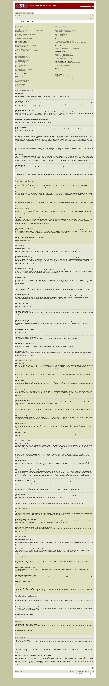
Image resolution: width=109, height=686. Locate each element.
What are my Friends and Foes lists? (63, 47)
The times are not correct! (20, 43)
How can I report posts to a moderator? (23, 66)
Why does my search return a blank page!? (64, 55)
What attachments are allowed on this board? (64, 69)
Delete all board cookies (77, 671)
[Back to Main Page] (22, 6)
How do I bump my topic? (20, 70)
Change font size (92, 15)
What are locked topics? (20, 84)
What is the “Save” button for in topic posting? (24, 67)
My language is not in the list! (21, 46)
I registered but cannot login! (21, 33)
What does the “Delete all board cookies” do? (24, 38)
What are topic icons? (19, 85)
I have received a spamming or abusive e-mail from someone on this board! (70, 42)
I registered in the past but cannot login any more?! (25, 34)
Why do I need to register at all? (21, 27)
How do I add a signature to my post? (23, 57)
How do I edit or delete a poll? (21, 61)
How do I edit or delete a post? (21, 56)
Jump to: (72, 667)
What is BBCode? (19, 75)
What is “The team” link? (60, 35)
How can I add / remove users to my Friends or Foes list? (67, 48)
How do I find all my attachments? (62, 71)
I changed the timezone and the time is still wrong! (25, 45)
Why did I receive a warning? (21, 65)
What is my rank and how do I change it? (23, 49)
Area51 (90, 649)
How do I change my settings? (21, 42)
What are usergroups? (60, 29)
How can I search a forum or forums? (63, 52)
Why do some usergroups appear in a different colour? (66, 33)
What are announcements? (21, 81)
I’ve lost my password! (20, 31)
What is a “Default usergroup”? (61, 34)
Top (17, 97)
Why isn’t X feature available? (61, 76)
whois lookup (32, 658)
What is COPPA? (18, 35)
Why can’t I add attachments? (21, 64)
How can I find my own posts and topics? (63, 58)
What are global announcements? (22, 80)
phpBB (79, 673)
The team (69, 671)
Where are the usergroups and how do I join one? (65, 30)
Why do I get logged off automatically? (23, 29)
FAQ (88, 18)
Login (92, 18)
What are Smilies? (19, 77)
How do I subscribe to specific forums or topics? (65, 63)
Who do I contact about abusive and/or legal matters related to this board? (70, 78)
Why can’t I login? (19, 26)
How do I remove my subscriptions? (62, 65)
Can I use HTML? (19, 76)
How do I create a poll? (20, 58)
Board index (19, 15)
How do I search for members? (61, 56)
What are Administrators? (60, 26)
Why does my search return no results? (63, 54)
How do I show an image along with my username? (25, 47)
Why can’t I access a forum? (21, 62)
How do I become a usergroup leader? (63, 31)
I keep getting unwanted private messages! (64, 41)
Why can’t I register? (19, 36)
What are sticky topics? (20, 82)
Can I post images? (19, 78)
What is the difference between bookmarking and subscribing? (68, 62)
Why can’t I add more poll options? (22, 60)
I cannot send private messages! (62, 40)
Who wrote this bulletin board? (61, 75)
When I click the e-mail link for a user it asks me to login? (27, 50)
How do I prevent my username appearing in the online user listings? (29, 30)
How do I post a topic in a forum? (22, 54)
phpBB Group (53, 641)
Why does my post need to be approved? (23, 69)
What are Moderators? (60, 27)
